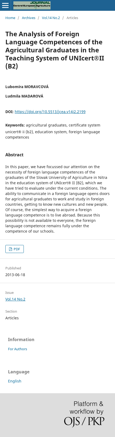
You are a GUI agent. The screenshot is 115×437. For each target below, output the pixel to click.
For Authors (17, 348)
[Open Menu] (5, 5)
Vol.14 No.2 (51, 17)
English (14, 381)
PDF (16, 249)
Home (10, 17)
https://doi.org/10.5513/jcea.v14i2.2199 (50, 111)
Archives (28, 17)
